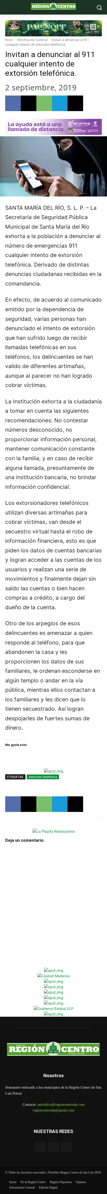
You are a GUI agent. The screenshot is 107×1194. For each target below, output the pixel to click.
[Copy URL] (75, 103)
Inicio (9, 40)
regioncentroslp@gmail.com (53, 1110)
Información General (32, 40)
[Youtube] (66, 1147)
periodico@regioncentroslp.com (61, 1105)
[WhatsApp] (44, 103)
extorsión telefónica (43, 777)
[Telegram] (60, 103)
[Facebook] (13, 103)
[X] (28, 103)
